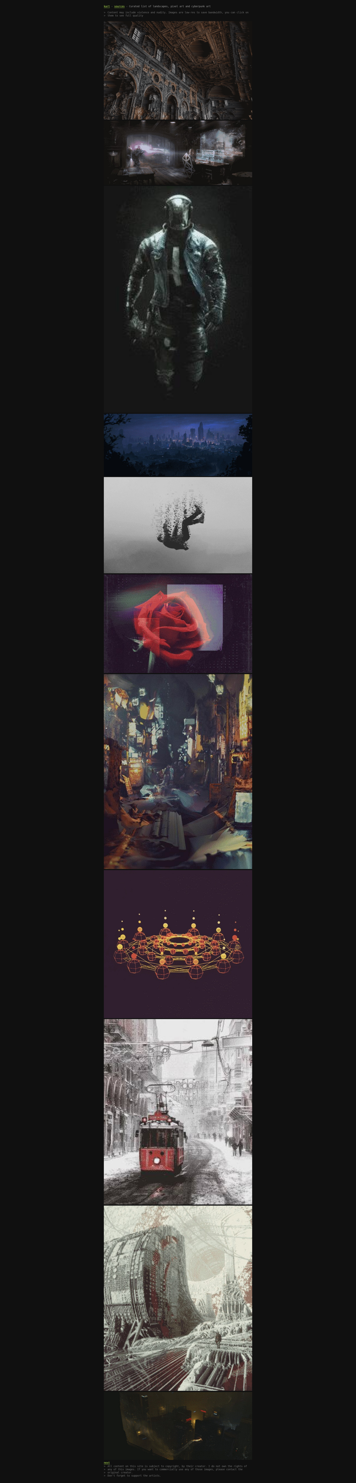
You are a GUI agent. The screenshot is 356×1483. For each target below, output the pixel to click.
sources (119, 6)
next (107, 1462)
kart (107, 6)
